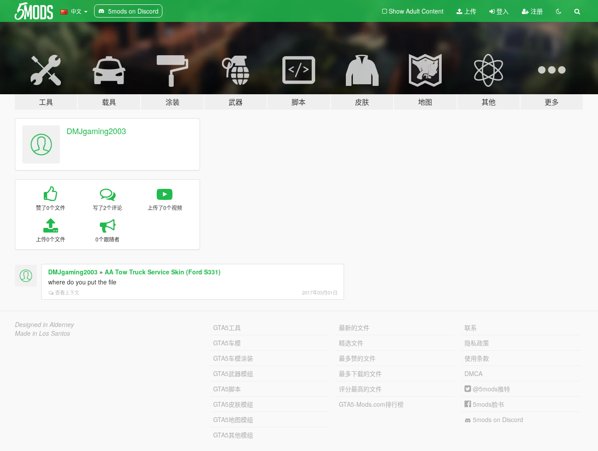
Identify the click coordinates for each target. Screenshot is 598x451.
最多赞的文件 (357, 358)
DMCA (473, 373)
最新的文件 (354, 327)
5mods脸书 (487, 404)
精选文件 (351, 342)
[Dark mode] (558, 11)
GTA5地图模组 (233, 419)
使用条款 (476, 358)
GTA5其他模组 (233, 434)
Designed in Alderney (44, 324)
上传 (469, 11)
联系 (470, 327)
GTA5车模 (227, 342)
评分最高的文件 (360, 388)
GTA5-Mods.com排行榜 (371, 404)
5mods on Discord (497, 419)
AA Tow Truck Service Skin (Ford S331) (163, 271)
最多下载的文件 (360, 373)
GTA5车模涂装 (233, 358)
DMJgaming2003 (96, 130)
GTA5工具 (227, 327)
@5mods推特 (490, 388)
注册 (536, 11)
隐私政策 (476, 342)
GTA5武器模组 (233, 373)
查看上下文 (67, 292)
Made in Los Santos (42, 333)
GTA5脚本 (227, 388)
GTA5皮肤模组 (233, 404)
